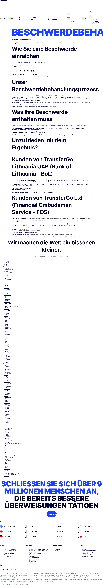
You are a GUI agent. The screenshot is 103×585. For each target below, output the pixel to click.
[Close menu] (68, 18)
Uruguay (6, 466)
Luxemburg (7, 372)
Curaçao (6, 300)
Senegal (6, 432)
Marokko (6, 380)
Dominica (6, 304)
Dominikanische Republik (11, 306)
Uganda (6, 462)
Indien (6, 335)
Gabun (6, 320)
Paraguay (6, 411)
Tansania (6, 449)
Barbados (7, 281)
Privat (19, 18)
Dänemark (7, 302)
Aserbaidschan (8, 272)
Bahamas (6, 276)
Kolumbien (7, 359)
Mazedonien (7, 386)
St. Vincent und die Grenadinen (12, 443)
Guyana (6, 331)
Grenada (6, 327)
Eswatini (6, 313)
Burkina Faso (7, 295)
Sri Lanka (6, 439)
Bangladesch (7, 279)
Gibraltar (6, 326)
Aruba (6, 271)
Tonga (6, 453)
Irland (5, 338)
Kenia (5, 355)
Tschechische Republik (10, 457)
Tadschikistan (8, 448)
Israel (5, 341)
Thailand (6, 450)
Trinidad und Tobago (9, 455)
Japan (6, 345)
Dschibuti (6, 307)
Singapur (6, 434)
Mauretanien (7, 383)
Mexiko (6, 387)
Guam (6, 330)
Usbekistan (7, 469)
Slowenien (7, 436)
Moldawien (7, 389)
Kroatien (6, 363)
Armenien (6, 260)
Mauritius (6, 384)
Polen (5, 415)
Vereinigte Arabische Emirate (12, 473)
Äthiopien (6, 274)
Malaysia (6, 376)
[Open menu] (68, 14)
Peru (5, 413)
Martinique (7, 382)
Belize (6, 283)
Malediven (7, 377)
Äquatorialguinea (8, 269)
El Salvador (7, 310)
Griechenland (7, 328)
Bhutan (6, 286)
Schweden (7, 429)
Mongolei (6, 391)
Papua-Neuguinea (9, 410)
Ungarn (6, 464)
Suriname (6, 446)
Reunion (6, 420)
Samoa (6, 425)
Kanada (6, 351)
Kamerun (6, 349)
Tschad (6, 456)
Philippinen (7, 414)
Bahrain (6, 278)
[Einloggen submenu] (98, 19)
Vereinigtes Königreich (10, 474)
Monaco (6, 390)
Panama (6, 408)
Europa (6, 314)
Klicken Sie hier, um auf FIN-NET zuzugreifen (41, 192)
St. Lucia (6, 442)
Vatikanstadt (7, 471)
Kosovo (6, 362)
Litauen (6, 370)
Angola (6, 267)
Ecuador (6, 309)
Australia (6, 275)
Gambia (6, 321)
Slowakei (6, 435)
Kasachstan (7, 352)
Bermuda (6, 285)
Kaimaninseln (7, 347)
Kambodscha (7, 348)
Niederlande (7, 398)
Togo (5, 452)
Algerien (6, 264)
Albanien (6, 262)
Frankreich (7, 319)
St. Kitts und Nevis (9, 441)
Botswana (7, 289)
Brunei (6, 292)
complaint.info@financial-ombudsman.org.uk (29, 230)
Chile (5, 296)
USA (5, 467)
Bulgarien (6, 293)
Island (6, 340)
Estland (6, 311)
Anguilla (6, 268)
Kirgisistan (7, 356)
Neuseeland (7, 397)
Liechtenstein (7, 369)
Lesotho (6, 366)
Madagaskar (7, 373)
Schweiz (6, 431)
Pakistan (6, 407)
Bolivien (6, 288)
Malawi (6, 375)
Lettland (6, 368)
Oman (6, 404)
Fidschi (6, 316)
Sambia (6, 424)
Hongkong (7, 334)
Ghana (6, 324)
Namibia (6, 394)
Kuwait (6, 365)
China (5, 297)
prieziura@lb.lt (22, 189)
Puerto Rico (7, 418)
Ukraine (6, 463)
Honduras (7, 333)
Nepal (6, 396)
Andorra (6, 265)
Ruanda (6, 421)
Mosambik (7, 393)
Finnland (6, 317)
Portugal (6, 417)
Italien (6, 342)
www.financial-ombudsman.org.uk (28, 228)
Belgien (6, 282)
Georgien (6, 323)
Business (33, 18)
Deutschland (7, 303)
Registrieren (51, 514)
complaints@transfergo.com (25, 65)
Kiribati (6, 358)
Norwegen (7, 403)
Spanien (6, 438)
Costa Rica (7, 299)
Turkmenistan (8, 460)
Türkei (6, 459)
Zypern (6, 477)
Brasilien (6, 290)
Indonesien (7, 337)
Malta (5, 379)
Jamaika (6, 344)
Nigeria (6, 401)
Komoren (6, 361)
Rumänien (7, 422)
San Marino (7, 427)
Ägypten (6, 261)
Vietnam (6, 476)
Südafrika (7, 445)
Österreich (7, 406)
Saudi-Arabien (8, 428)
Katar (5, 354)
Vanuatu (6, 470)
